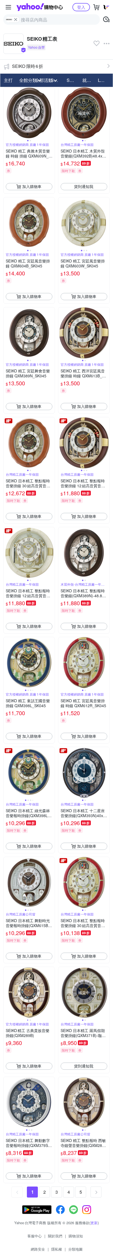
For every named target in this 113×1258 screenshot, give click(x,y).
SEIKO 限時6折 (27, 66)
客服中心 (34, 1235)
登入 (81, 7)
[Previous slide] (7, 113)
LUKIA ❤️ (104, 80)
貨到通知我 (83, 186)
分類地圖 (75, 1249)
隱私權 (56, 1249)
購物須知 (76, 1235)
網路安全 (38, 1249)
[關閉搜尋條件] (15, 19)
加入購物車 (31, 186)
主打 (8, 80)
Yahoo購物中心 (39, 7)
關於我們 (55, 1235)
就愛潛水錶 (88, 80)
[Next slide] (51, 113)
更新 (94, 1222)
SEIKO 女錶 (73, 80)
